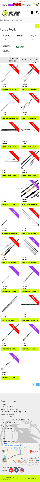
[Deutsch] (20, 1)
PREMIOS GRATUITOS (17, 4)
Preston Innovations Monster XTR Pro (30, 89)
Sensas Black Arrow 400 (10, 378)
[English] (18, 1)
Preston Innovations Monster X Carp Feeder (30, 233)
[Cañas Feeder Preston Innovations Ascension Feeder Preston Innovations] (30, 247)
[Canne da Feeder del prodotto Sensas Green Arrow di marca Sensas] (10, 333)
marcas (24, 5)
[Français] (22, 1)
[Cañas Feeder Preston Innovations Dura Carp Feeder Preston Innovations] (10, 160)
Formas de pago (6, 435)
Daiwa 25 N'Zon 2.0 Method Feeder (10, 89)
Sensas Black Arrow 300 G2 (10, 205)
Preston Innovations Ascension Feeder (30, 262)
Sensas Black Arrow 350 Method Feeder (30, 349)
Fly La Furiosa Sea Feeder (10, 118)
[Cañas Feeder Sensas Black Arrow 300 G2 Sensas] (10, 189)
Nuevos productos (4, 4)
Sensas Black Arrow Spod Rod (10, 291)
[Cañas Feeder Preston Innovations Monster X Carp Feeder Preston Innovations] (30, 218)
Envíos (3, 438)
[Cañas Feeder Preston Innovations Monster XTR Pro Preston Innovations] (30, 74)
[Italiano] (15, 1)
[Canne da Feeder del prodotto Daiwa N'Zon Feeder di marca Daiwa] (10, 304)
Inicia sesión (29, 4)
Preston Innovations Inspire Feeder (30, 118)
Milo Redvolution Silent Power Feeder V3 (30, 205)
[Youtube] (11, 472)
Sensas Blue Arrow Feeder (30, 320)
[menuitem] (20, 424)
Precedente (33, 384)
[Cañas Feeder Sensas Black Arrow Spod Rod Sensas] (10, 275)
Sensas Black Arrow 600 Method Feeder (30, 291)
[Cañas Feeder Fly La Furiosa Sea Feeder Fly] (10, 102)
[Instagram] (22, 472)
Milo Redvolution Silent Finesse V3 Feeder (10, 233)
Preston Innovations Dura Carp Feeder (10, 176)
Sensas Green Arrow (9, 349)
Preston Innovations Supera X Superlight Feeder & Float (10, 147)
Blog (2, 424)
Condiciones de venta (7, 432)
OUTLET (10, 4)
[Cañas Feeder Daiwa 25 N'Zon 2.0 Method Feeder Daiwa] (10, 74)
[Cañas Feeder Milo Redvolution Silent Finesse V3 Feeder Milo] (10, 218)
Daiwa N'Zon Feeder (8, 320)
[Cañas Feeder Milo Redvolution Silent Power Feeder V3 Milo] (30, 189)
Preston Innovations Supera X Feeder (10, 262)
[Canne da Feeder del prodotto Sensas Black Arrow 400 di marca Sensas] (10, 362)
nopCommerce (32, 478)
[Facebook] (16, 472)
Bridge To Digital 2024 (6, 426)
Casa (1, 20)
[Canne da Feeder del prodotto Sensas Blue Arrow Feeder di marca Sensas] (30, 304)
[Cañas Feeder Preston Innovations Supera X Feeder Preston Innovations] (10, 247)
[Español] (24, 1)
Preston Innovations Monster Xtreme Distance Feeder (30, 147)
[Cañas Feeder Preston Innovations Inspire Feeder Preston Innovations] (30, 102)
